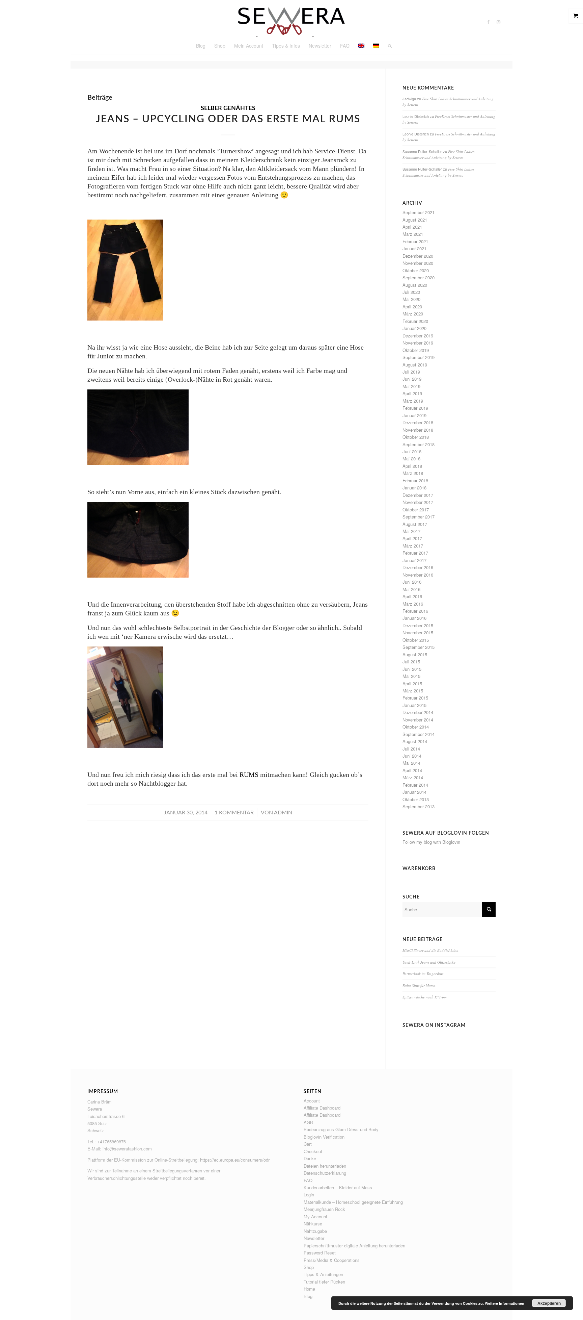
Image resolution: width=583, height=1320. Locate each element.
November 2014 (417, 719)
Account (312, 1100)
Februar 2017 (415, 553)
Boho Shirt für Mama (419, 985)
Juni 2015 (411, 669)
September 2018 (418, 444)
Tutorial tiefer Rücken (324, 1281)
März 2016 (412, 604)
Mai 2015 (411, 676)
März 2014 (412, 777)
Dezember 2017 (417, 495)
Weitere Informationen (504, 1303)
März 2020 (412, 313)
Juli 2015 (411, 661)
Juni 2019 (411, 379)
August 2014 (414, 741)
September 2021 (418, 212)
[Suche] (388, 45)
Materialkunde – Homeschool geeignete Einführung (353, 1202)
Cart (308, 1144)
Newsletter (314, 1238)
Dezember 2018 (417, 422)
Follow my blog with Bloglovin (431, 842)
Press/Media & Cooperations (332, 1260)
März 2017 (412, 545)
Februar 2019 (415, 408)
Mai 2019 (411, 386)
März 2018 (412, 473)
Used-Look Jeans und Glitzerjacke (428, 962)
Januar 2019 (414, 415)
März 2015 (412, 690)
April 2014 (412, 770)
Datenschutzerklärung (325, 1173)
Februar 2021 (415, 241)
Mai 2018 (411, 458)
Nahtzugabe (315, 1231)
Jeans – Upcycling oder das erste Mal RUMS (228, 119)
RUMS (249, 774)
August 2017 (414, 524)
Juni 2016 (411, 582)
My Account (315, 1216)
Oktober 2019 (415, 350)
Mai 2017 (411, 531)
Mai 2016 (411, 589)
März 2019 (412, 401)
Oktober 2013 (415, 799)
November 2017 (417, 502)
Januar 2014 (414, 792)
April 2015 (412, 683)
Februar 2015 (415, 697)
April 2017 (412, 538)
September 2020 (418, 277)
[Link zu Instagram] (499, 22)
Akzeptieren (549, 1303)
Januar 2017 (414, 560)
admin (283, 812)
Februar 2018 (415, 480)
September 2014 (418, 734)
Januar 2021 (414, 248)
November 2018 (417, 430)
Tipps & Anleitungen (323, 1274)
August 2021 (414, 220)
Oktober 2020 (415, 270)
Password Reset (320, 1252)
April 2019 (412, 393)
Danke (310, 1158)
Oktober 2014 (415, 727)
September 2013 (418, 806)
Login (309, 1194)
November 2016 (417, 575)
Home (309, 1289)
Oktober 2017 (415, 509)
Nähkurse (313, 1223)
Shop (309, 1267)
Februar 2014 (415, 785)
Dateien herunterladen (325, 1166)
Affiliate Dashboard (322, 1108)
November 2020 (417, 263)
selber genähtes (228, 108)
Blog (308, 1296)
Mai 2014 (411, 763)
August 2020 (414, 285)
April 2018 (412, 466)
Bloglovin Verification (324, 1137)
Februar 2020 (415, 321)
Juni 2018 (411, 451)
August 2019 (414, 364)
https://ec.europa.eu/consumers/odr (235, 1160)
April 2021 (412, 227)
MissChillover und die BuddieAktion (430, 950)
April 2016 (412, 596)
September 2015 (418, 647)
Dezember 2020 (417, 256)
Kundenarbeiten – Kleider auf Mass (338, 1187)
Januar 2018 (414, 487)
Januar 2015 (414, 705)
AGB (308, 1122)
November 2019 (417, 342)
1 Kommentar (234, 812)
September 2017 (418, 516)
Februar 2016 (415, 611)
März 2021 (412, 234)
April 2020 (412, 306)
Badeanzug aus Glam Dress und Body (341, 1129)
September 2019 (418, 357)
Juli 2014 (411, 748)
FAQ (308, 1180)
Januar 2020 (414, 328)
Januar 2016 (414, 618)
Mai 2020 (411, 299)
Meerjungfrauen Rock (324, 1209)
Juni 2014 (411, 756)
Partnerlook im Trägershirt (422, 973)
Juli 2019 (411, 372)
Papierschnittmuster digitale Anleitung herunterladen (354, 1245)
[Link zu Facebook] (488, 22)
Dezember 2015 (417, 625)
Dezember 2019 (417, 335)
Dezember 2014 (417, 712)
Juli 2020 (411, 292)
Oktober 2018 (415, 437)
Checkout (313, 1151)
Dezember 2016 (417, 567)
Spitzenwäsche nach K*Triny (424, 996)
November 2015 (417, 632)
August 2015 (414, 654)
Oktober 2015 (415, 640)
